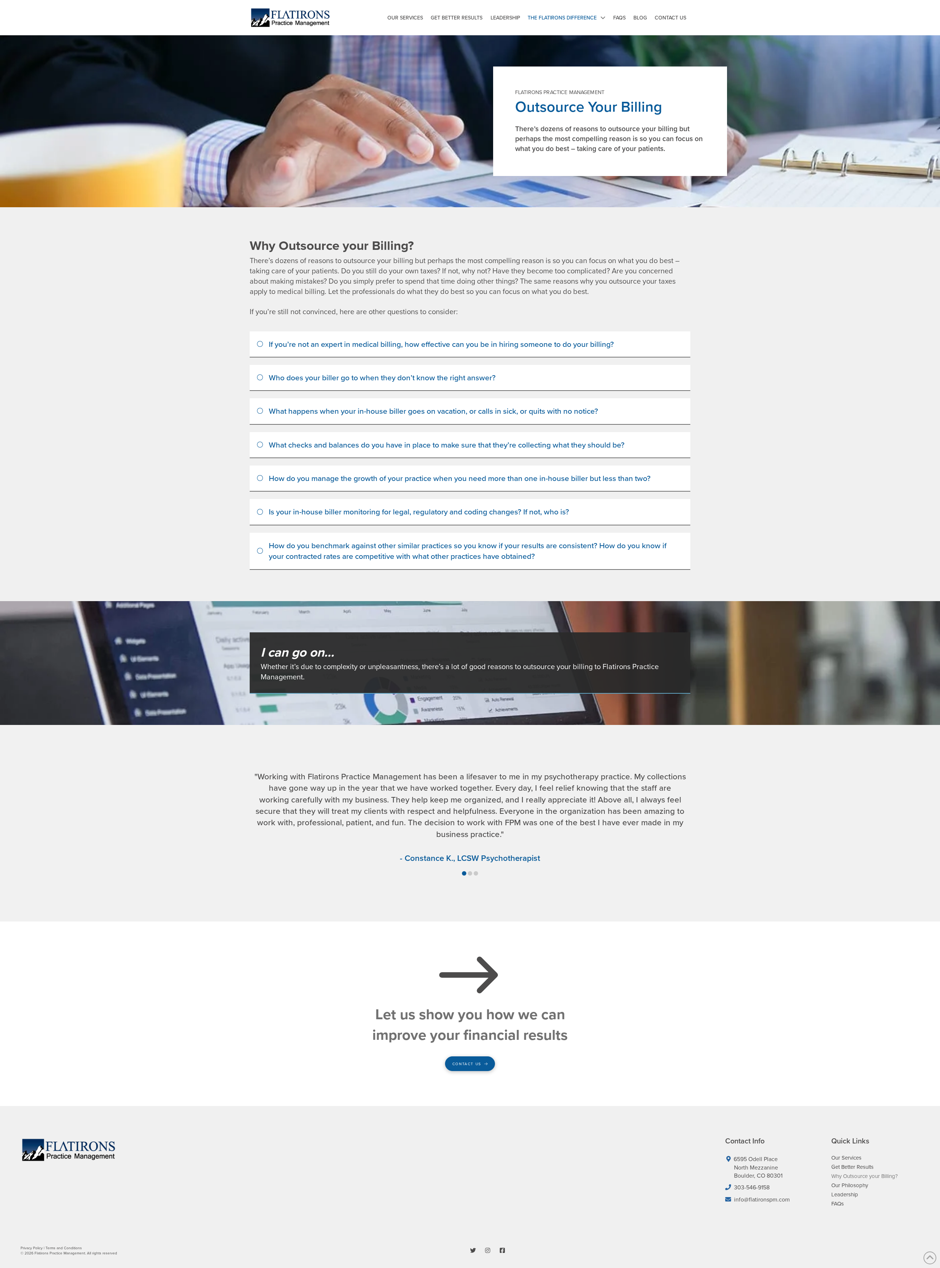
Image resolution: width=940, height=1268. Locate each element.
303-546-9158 (752, 1187)
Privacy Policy (32, 1247)
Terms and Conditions (64, 1247)
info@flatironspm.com (760, 1199)
